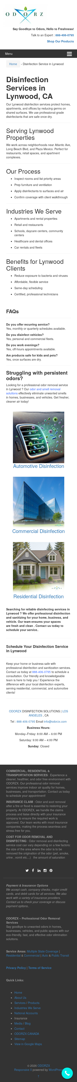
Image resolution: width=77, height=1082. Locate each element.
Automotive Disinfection (38, 465)
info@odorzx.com (55, 721)
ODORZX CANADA (26, 1034)
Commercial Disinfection (38, 530)
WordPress (56, 1070)
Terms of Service (40, 968)
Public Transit (60, 955)
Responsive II (23, 1070)
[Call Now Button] (67, 1073)
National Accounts (26, 1013)
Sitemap (19, 1039)
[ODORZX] (25, 15)
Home (13, 64)
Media (18, 1023)
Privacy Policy (16, 968)
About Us (20, 998)
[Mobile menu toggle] (69, 53)
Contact (19, 1028)
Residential (13, 955)
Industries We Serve (27, 1008)
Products (33, 1003)
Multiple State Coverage (42, 951)
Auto (45, 955)
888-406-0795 (41, 672)
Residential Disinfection (38, 596)
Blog (28, 1023)
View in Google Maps (28, 1044)
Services (19, 1003)
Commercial (32, 955)
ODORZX (15, 711)
